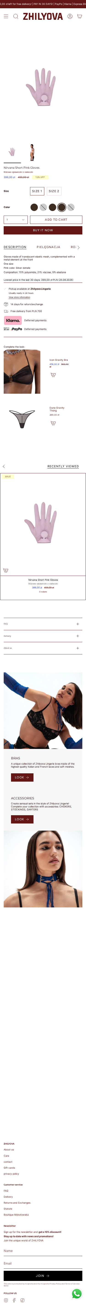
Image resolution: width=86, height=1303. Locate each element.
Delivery (7, 636)
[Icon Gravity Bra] (22, 372)
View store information (19, 297)
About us (8, 648)
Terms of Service (72, 1284)
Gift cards (9, 1167)
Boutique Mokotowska (16, 1214)
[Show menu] (6, 16)
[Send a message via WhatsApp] (77, 1294)
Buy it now (43, 230)
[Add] (53, 374)
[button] (16, 16)
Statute (8, 1208)
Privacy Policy (55, 1284)
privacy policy (11, 1173)
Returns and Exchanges (17, 1202)
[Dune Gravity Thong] (22, 419)
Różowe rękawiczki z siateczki (18, 172)
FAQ (6, 624)
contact (8, 1161)
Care (6, 1155)
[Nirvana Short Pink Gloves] (43, 524)
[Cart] (79, 16)
